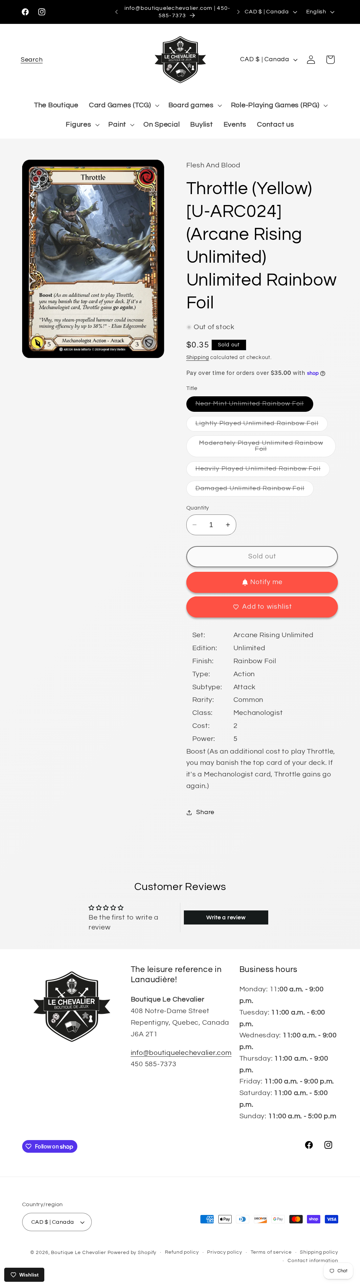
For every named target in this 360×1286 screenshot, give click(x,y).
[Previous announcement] (116, 12)
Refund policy (182, 1252)
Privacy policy (224, 1252)
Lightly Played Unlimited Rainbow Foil (261, 425)
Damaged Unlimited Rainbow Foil (254, 491)
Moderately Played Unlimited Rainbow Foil (261, 448)
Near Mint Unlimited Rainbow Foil (254, 406)
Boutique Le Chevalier (78, 1252)
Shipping (197, 357)
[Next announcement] (238, 12)
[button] (31, 59)
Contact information (313, 1260)
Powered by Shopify (132, 1252)
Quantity (197, 508)
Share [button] (205, 812)
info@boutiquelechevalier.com (181, 1052)
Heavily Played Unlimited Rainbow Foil (262, 471)
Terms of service (271, 1252)
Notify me (266, 582)
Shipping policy (319, 1252)
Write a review (226, 917)
